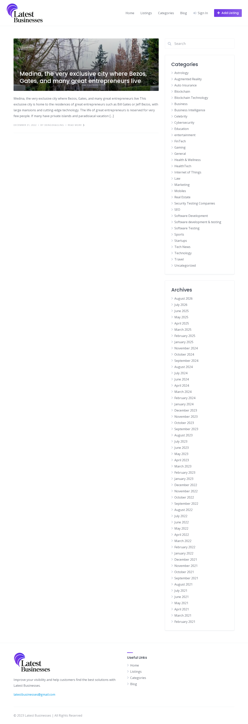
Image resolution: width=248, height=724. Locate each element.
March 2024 (182, 392)
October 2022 (184, 497)
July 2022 (180, 516)
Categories (166, 13)
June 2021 (181, 597)
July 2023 (180, 441)
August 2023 (183, 435)
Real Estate (182, 197)
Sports (179, 234)
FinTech (180, 141)
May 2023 (181, 454)
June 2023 (181, 448)
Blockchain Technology (191, 98)
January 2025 (183, 342)
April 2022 (181, 535)
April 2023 (181, 460)
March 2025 (182, 329)
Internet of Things (187, 172)
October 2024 (184, 354)
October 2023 (184, 423)
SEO (177, 209)
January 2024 (183, 404)
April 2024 (181, 385)
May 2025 (181, 317)
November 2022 (186, 491)
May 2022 (181, 528)
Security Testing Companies (194, 203)
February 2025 (184, 336)
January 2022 (183, 553)
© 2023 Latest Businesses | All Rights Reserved (48, 715)
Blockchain (182, 91)
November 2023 (186, 416)
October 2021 (184, 572)
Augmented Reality (188, 79)
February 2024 (184, 398)
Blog (183, 13)
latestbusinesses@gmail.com (34, 694)
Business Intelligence (189, 110)
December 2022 (185, 485)
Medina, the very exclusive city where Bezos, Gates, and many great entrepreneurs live (83, 77)
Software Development (191, 216)
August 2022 (183, 510)
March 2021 (182, 615)
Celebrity (180, 116)
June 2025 (181, 311)
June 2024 (181, 379)
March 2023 (182, 466)
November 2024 (186, 348)
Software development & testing (197, 222)
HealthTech (182, 166)
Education (181, 129)
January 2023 (183, 479)
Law (177, 178)
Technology (183, 253)
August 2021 (183, 584)
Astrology (181, 73)
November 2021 (186, 566)
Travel (179, 259)
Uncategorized (185, 265)
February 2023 (184, 472)
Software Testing (187, 228)
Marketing (182, 185)
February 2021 (184, 622)
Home (130, 13)
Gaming (180, 147)
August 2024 (183, 367)
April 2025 (181, 323)
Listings (146, 13)
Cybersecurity (184, 122)
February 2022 (184, 547)
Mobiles (180, 191)
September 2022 (186, 503)
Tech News (182, 247)
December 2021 (185, 559)
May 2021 (181, 603)
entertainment (184, 135)
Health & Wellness (187, 160)
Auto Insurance (185, 85)
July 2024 (180, 373)
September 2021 (186, 578)
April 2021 (181, 609)
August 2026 (183, 298)
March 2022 (182, 541)
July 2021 (180, 590)
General (27, 47)
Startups (180, 240)
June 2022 (181, 522)
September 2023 (186, 429)
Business (181, 104)
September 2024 (186, 361)
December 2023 (185, 410)
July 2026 (180, 305)
